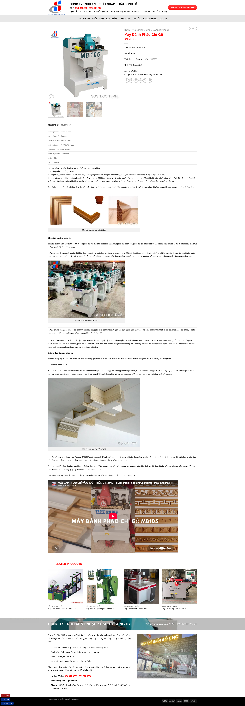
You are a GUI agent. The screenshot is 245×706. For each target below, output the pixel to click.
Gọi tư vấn (5, 696)
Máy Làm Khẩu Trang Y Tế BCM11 (62, 609)
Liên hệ (163, 19)
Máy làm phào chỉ (161, 30)
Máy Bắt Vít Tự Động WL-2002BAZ (100, 609)
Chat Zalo (5, 700)
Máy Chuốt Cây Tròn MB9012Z (174, 609)
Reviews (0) (66, 125)
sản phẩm (111, 19)
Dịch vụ (125, 19)
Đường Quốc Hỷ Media (69, 699)
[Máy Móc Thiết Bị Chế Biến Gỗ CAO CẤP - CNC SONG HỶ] (57, 7)
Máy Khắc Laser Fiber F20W (135, 609)
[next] (116, 63)
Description (53, 125)
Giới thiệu (98, 19)
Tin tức (136, 19)
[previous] (52, 63)
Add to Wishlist (131, 71)
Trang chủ (83, 19)
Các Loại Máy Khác (141, 30)
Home (127, 30)
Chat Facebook (7, 703)
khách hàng (150, 19)
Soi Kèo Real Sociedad (101, 699)
